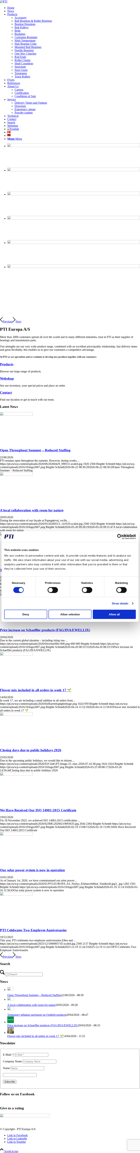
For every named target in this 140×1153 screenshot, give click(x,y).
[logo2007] (3, 1)
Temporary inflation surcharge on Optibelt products (36, 1014)
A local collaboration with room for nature (31, 510)
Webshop (7, 378)
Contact (6, 392)
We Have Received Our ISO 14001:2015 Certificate (38, 810)
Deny (25, 614)
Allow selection (70, 614)
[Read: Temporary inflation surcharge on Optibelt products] (10, 1009)
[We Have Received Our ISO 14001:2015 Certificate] (16, 774)
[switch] (53, 590)
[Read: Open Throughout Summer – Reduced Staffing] (10, 989)
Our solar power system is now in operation (32, 870)
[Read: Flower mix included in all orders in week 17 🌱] (10, 1032)
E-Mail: (8, 1054)
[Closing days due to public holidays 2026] (16, 714)
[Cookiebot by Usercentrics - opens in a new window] (120, 536)
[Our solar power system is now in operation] (16, 834)
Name (6, 1068)
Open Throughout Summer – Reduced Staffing (35, 450)
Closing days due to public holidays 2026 (30, 750)
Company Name (12, 1061)
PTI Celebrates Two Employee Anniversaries (33, 930)
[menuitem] (73, 7)
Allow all (114, 614)
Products (6, 364)
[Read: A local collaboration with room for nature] (10, 999)
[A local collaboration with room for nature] (16, 474)
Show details (120, 603)
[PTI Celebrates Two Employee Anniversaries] (16, 894)
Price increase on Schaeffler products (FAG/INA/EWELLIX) (45, 630)
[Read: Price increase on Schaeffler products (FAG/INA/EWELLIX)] (10, 1022)
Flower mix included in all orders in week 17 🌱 (35, 690)
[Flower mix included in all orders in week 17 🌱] (16, 654)
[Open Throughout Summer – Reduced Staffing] (16, 414)
